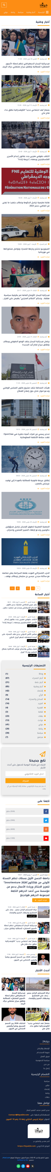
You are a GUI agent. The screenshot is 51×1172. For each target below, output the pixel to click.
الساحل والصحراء (24, 699)
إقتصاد (24, 690)
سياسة (20, 12)
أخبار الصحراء (31, 640)
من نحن (47, 1064)
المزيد (24, 703)
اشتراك (25, 781)
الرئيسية (41, 12)
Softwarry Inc (22, 1160)
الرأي (24, 695)
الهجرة (24, 707)
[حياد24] (44, 5)
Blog (24, 673)
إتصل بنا (46, 1068)
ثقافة (24, 711)
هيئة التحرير (31, 602)
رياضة (13, 12)
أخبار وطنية (30, 12)
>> (12, 588)
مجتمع (24, 737)
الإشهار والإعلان (43, 1048)
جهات (24, 716)
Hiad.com (6, 1157)
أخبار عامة (32, 611)
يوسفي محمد (30, 954)
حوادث (24, 720)
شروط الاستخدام (43, 1052)
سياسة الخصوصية (43, 1060)
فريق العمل (45, 1056)
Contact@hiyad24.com (19, 1115)
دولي (6, 12)
